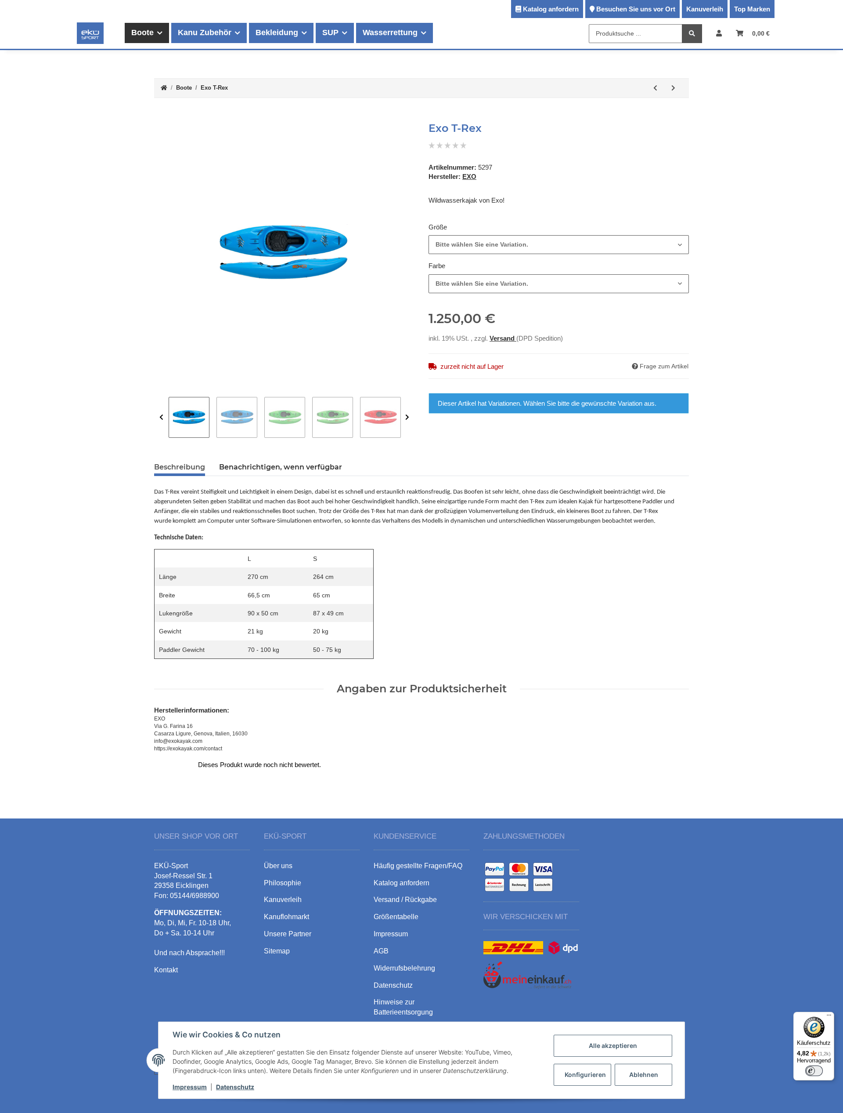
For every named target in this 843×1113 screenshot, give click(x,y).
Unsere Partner (287, 934)
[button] (719, 33)
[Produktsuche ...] (692, 33)
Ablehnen (643, 1074)
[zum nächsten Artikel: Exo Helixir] (673, 88)
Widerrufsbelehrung (404, 968)
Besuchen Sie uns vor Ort (635, 9)
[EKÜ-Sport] (90, 33)
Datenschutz (235, 1087)
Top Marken (752, 9)
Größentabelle (396, 916)
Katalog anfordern (551, 9)
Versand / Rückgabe (405, 899)
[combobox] (559, 244)
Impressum (190, 1087)
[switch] (814, 1071)
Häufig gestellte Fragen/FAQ (418, 865)
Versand (503, 338)
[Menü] (829, 1017)
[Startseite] (164, 88)
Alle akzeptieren (613, 1045)
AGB (381, 951)
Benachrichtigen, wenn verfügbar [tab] (280, 467)
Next (407, 417)
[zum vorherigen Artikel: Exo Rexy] (655, 88)
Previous (161, 417)
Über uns (278, 865)
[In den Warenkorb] (161, 117)
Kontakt (166, 970)
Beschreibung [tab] (179, 467)
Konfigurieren (585, 1074)
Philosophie (282, 883)
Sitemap (277, 951)
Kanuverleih (704, 9)
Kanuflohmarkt (286, 916)
